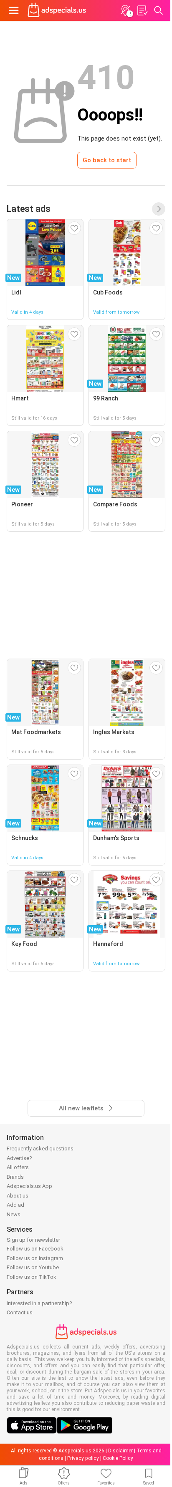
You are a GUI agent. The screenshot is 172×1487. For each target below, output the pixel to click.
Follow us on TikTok (31, 1277)
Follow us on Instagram (35, 1258)
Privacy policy (83, 1458)
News (13, 1214)
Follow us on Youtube (33, 1267)
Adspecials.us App (29, 1186)
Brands (15, 1177)
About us (17, 1196)
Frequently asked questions (40, 1148)
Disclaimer (120, 1451)
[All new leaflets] (158, 209)
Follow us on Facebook (35, 1248)
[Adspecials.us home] (57, 10)
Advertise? (19, 1158)
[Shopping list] (142, 10)
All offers (18, 1167)
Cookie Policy (118, 1458)
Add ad (15, 1205)
